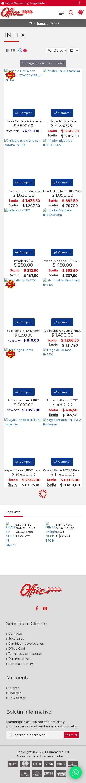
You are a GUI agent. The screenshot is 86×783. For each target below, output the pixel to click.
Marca (41, 23)
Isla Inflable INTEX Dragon (23, 330)
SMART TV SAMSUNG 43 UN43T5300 (25, 528)
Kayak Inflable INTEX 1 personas (23, 470)
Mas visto (13, 512)
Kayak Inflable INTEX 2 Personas (62, 470)
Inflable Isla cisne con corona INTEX (23, 191)
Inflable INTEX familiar (62, 121)
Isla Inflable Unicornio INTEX (62, 330)
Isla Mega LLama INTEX (23, 400)
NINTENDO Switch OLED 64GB (65, 528)
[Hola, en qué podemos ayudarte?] (75, 772)
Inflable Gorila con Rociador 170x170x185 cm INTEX (23, 121)
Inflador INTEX (23, 260)
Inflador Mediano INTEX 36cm (62, 260)
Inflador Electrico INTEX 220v (62, 191)
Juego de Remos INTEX (62, 400)
